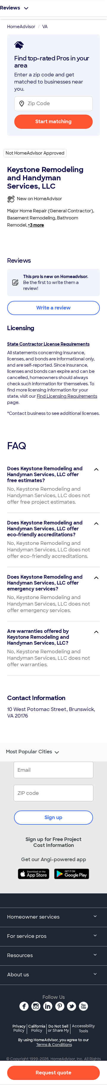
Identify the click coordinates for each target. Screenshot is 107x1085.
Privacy (19, 1028)
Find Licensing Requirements (67, 396)
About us (18, 975)
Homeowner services (33, 917)
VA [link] (45, 26)
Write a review (53, 308)
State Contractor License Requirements (48, 344)
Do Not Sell (58, 1028)
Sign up (53, 817)
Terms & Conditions (54, 1044)
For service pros (26, 936)
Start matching (53, 121)
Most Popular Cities (29, 752)
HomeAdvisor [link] (21, 26)
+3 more (36, 225)
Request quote (53, 1073)
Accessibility (83, 1028)
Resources (20, 955)
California (36, 1028)
